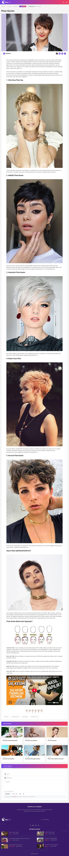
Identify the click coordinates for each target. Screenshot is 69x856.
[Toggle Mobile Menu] (67, 2)
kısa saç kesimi (15, 716)
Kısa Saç (16, 6)
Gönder (7, 793)
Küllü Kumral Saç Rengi (50, 832)
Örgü (10, 833)
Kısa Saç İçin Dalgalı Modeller (51, 838)
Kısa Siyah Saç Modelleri (8, 758)
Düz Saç (49, 757)
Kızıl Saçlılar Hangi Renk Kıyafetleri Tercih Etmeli (19, 838)
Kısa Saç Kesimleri (52, 740)
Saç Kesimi (10, 6)
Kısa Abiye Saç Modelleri (31, 740)
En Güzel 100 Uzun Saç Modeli (51, 844)
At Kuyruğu (27, 757)
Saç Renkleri (11, 846)
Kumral (46, 833)
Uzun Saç (47, 846)
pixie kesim (24, 716)
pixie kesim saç (34, 716)
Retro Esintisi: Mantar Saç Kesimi (56, 758)
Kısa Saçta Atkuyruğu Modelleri (32, 758)
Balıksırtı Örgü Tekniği (13, 832)
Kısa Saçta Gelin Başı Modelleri (10, 740)
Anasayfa (3, 6)
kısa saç (6, 716)
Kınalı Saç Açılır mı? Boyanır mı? (16, 844)
